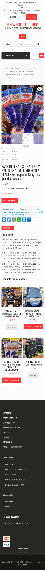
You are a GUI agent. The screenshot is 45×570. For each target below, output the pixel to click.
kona (32, 212)
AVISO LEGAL (10, 474)
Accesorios (15, 69)
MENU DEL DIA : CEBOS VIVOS (17, 523)
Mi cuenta (31, 17)
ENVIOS (8, 506)
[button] (41, 55)
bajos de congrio (8, 212)
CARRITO (13, 17)
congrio (19, 212)
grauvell (26, 212)
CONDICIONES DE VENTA (15, 480)
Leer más (12, 327)
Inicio (8, 69)
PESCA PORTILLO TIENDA (22, 24)
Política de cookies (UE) (14, 485)
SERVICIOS (10, 55)
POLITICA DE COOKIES (14, 464)
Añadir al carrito (9, 201)
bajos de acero (34, 209)
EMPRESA (9, 501)
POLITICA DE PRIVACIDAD (16, 469)
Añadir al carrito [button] (32, 327)
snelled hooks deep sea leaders (21, 214)
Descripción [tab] (8, 228)
